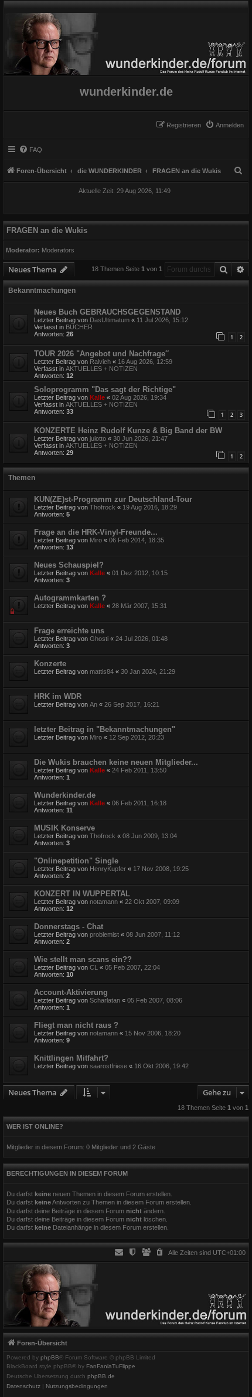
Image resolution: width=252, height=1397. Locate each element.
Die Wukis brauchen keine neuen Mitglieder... (116, 762)
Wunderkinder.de (65, 795)
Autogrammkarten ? (70, 597)
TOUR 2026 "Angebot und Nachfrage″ (101, 353)
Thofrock (102, 507)
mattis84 (102, 671)
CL (94, 967)
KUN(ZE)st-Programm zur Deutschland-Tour (113, 499)
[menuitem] (224, 125)
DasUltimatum (110, 319)
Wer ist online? (34, 1126)
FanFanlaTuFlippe (110, 1366)
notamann (104, 901)
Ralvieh (100, 361)
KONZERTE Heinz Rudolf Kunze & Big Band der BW (128, 430)
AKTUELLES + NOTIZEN (102, 368)
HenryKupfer (108, 868)
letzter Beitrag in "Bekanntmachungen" (104, 729)
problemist (104, 934)
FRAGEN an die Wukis (46, 230)
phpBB (49, 1358)
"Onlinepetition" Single (76, 860)
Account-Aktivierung (71, 992)
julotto (98, 438)
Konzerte (50, 663)
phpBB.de (101, 1376)
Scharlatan (105, 1000)
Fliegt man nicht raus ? (76, 1025)
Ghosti (99, 638)
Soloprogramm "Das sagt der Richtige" (105, 389)
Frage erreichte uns (69, 630)
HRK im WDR (57, 696)
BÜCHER (79, 326)
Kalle (97, 397)
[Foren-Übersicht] (126, 41)
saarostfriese (108, 1065)
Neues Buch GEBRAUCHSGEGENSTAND (107, 312)
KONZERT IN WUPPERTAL (82, 893)
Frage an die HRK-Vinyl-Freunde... (96, 532)
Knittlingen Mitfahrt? (71, 1058)
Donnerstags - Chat (68, 926)
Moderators (58, 250)
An (93, 704)
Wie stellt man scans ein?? (83, 959)
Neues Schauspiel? (69, 565)
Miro (96, 540)
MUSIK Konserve (64, 828)
